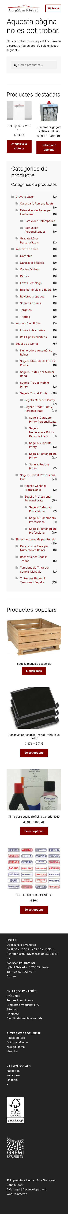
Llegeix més (34, 671)
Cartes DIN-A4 (30, 269)
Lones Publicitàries (32, 330)
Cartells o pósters (32, 262)
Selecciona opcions (49, 147)
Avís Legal (13, 995)
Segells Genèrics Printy (40, 400)
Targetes (26, 310)
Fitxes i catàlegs (30, 283)
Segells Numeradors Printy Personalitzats (41, 432)
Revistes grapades (32, 296)
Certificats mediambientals (24, 1018)
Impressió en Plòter (28, 323)
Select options (34, 752)
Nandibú (12, 1051)
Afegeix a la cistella (19, 146)
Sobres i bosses (30, 303)
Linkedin (12, 1080)
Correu (11, 976)
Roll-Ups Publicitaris (33, 337)
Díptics (24, 276)
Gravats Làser (25, 196)
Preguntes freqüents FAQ (23, 1005)
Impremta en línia (27, 249)
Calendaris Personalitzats (37, 203)
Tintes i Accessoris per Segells (36, 539)
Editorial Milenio (17, 1042)
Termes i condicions (20, 1000)
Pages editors (16, 1037)
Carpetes (26, 256)
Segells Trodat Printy (34, 393)
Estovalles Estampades (40, 221)
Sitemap (12, 1009)
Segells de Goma (27, 343)
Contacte (13, 1014)
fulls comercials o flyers (35, 289)
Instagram (13, 1075)
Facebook (13, 1070)
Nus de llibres (16, 1046)
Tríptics (25, 316)
